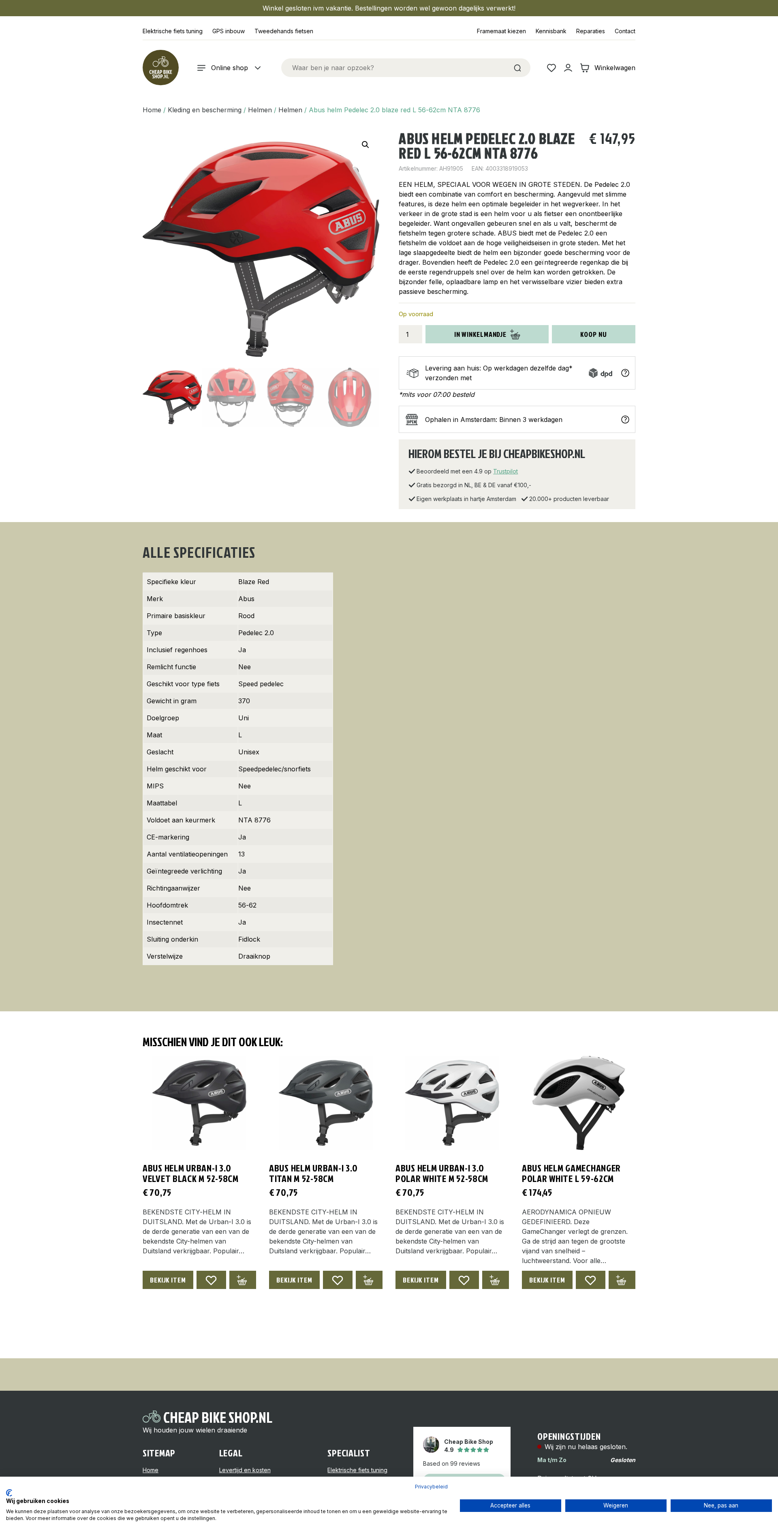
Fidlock (249, 939)
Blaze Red (253, 582)
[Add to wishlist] (211, 1280)
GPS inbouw (228, 31)
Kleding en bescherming (205, 110)
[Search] (517, 67)
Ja (242, 650)
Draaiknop (254, 956)
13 (241, 854)
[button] (365, 144)
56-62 (247, 905)
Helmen (260, 110)
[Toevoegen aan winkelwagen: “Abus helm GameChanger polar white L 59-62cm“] (622, 1280)
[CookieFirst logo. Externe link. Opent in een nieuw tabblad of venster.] (9, 1493)
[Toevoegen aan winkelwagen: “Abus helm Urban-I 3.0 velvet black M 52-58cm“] (242, 1280)
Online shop (229, 68)
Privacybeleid (431, 1487)
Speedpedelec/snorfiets (274, 769)
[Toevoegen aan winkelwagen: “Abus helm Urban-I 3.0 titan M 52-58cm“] (369, 1280)
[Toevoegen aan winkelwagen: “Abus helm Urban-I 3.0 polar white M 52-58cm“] (495, 1280)
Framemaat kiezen (501, 31)
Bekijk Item (168, 1280)
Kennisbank (551, 31)
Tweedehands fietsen (283, 31)
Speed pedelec (261, 684)
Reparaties (590, 31)
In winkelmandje (480, 334)
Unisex (248, 752)
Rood (246, 616)
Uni (243, 718)
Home (152, 110)
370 (244, 701)
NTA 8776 (254, 820)
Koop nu (593, 334)
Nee (244, 667)
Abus (246, 599)
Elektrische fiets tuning (173, 31)
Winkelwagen (614, 68)
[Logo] (160, 68)
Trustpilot (505, 471)
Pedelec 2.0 (256, 633)
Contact (625, 31)
